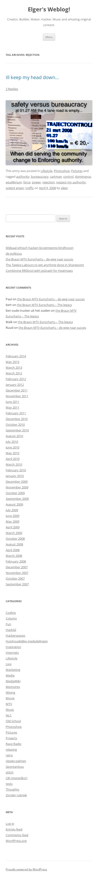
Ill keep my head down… (32, 77)
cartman (56, 176)
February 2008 (16, 561)
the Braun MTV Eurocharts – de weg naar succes (39, 259)
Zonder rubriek (16, 795)
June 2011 (12, 402)
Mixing (10, 692)
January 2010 (15, 476)
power (36, 182)
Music (10, 709)
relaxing (11, 749)
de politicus (14, 253)
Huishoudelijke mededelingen (27, 641)
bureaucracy (40, 176)
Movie (10, 698)
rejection (48, 182)
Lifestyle (46, 171)
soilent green (15, 188)
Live (8, 664)
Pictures (77, 171)
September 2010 (17, 430)
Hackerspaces (15, 635)
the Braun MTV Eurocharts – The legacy (44, 305)
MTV (9, 704)
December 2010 (17, 419)
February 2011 (16, 413)
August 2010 (14, 436)
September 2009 (17, 498)
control (68, 176)
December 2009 (17, 481)
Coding (11, 613)
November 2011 (17, 396)
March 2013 (14, 367)
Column (11, 618)
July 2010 (12, 441)
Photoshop (62, 171)
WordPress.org (16, 841)
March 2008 (14, 556)
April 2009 (13, 527)
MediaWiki (13, 681)
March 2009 (14, 533)
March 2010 (14, 464)
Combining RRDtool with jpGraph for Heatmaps (39, 270)
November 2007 (17, 573)
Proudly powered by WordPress (26, 869)
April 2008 (13, 550)
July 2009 (12, 510)
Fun (8, 624)
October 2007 (15, 578)
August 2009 (14, 504)
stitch (10, 772)
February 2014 (16, 356)
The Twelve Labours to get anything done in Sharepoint (45, 265)
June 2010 (12, 447)
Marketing (13, 670)
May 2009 (12, 521)
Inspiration (13, 647)
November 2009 (17, 487)
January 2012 (15, 384)
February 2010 (16, 470)
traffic (29, 188)
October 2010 (15, 424)
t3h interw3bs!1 (17, 778)
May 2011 (12, 407)
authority (22, 176)
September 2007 (17, 584)
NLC (9, 715)
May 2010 (12, 453)
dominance (83, 176)
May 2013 (12, 362)
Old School (13, 721)
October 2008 (15, 538)
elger (64, 188)
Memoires (13, 687)
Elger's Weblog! (49, 9)
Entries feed (14, 829)
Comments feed (17, 835)
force (26, 182)
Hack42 (11, 630)
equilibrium (14, 182)
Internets (12, 652)
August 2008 (14, 544)
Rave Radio (13, 744)
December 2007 (17, 567)
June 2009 (12, 516)
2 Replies (12, 89)
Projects (11, 738)
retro (9, 755)
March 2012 (14, 373)
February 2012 (16, 379)
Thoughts (12, 789)
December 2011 (17, 390)
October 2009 (15, 493)
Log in (10, 823)
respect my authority (71, 182)
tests (9, 784)
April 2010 (13, 459)
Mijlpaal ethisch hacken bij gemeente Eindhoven (40, 248)
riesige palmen (16, 761)
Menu (49, 37)
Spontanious (15, 766)
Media (10, 675)
